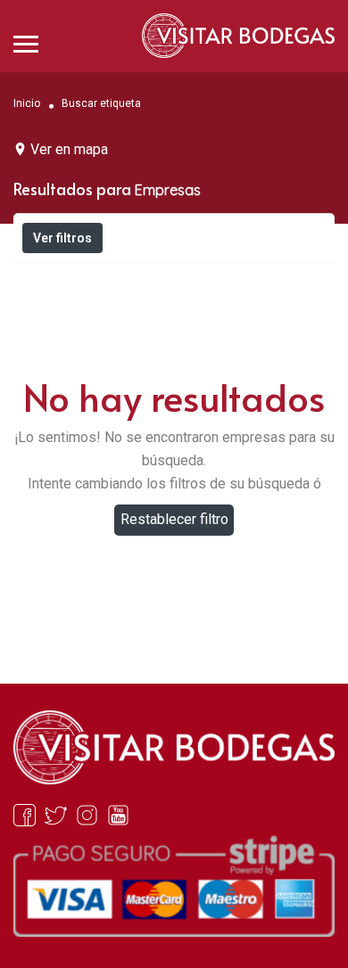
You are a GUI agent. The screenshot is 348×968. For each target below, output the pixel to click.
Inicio (26, 102)
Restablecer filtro (174, 519)
